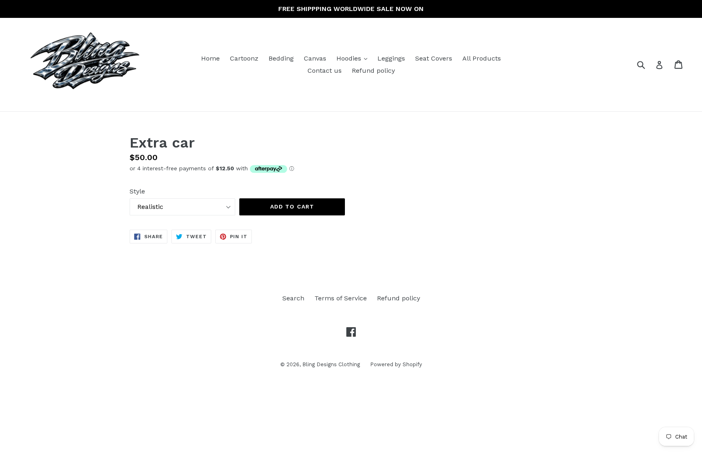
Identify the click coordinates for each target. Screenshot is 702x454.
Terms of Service (340, 298)
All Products (481, 58)
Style (137, 191)
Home (210, 58)
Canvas (315, 58)
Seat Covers (433, 58)
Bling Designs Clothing (331, 364)
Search (293, 298)
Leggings (391, 58)
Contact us (325, 70)
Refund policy (373, 70)
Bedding (281, 58)
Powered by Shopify (396, 364)
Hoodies (353, 58)
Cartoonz (244, 58)
